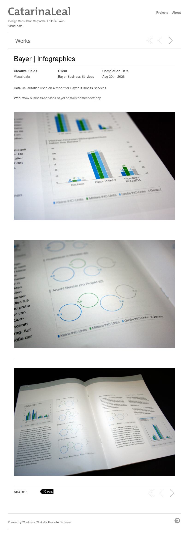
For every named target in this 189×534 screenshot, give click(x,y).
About (176, 12)
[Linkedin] (177, 520)
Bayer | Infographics (44, 58)
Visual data (22, 76)
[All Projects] (150, 40)
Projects (162, 12)
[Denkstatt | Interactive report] (160, 40)
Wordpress (28, 522)
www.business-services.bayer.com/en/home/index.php (61, 97)
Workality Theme (46, 522)
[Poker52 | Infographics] (170, 40)
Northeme (65, 522)
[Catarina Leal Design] (39, 14)
